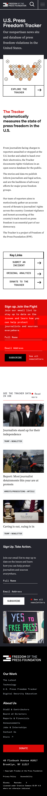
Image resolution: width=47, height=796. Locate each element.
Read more (36, 395)
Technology (9, 684)
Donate (23, 748)
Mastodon (17, 783)
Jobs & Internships (15, 727)
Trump (6, 441)
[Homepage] (14, 4)
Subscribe (15, 357)
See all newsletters (36, 357)
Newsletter (16, 441)
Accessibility (26, 776)
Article (30, 491)
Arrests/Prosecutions (14, 491)
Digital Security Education (20, 693)
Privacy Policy (9, 776)
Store (6, 737)
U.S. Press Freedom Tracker (20, 689)
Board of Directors (15, 714)
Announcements (11, 723)
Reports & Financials (16, 718)
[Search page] (32, 6)
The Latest (9, 680)
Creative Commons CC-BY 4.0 (29, 786)
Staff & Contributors (16, 709)
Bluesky (6, 783)
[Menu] (42, 4)
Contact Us (9, 732)
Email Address (14, 348)
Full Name (11, 337)
